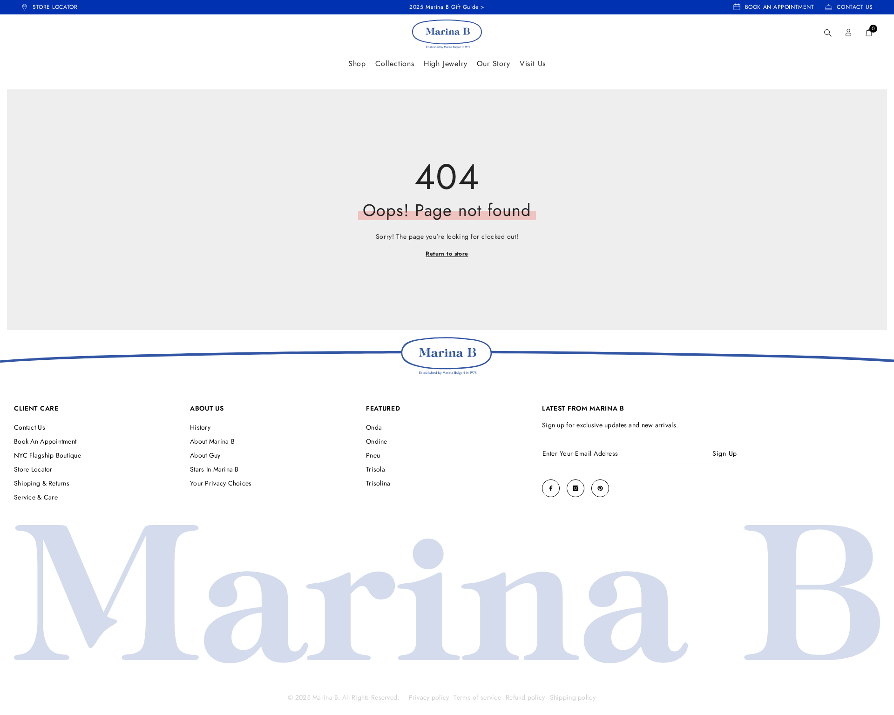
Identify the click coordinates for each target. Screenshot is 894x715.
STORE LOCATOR (55, 7)
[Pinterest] (600, 488)
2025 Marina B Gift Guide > (447, 7)
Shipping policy (573, 697)
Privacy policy (429, 697)
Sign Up (724, 453)
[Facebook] (551, 488)
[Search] (828, 33)
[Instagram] (575, 488)
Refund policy (525, 697)
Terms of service (477, 697)
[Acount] (848, 32)
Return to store (447, 254)
